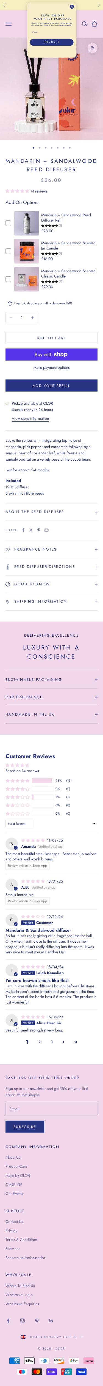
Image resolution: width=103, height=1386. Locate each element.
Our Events (14, 1193)
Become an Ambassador (25, 1257)
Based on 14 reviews (22, 770)
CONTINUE (51, 42)
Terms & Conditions (21, 1239)
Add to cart (51, 338)
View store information (30, 418)
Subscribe (24, 1126)
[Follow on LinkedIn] (51, 1320)
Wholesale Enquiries (22, 1303)
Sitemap (12, 1248)
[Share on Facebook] (23, 530)
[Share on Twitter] (31, 530)
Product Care (16, 1166)
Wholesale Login (19, 1294)
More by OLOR (17, 1175)
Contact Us (14, 1221)
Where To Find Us (20, 1285)
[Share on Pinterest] (39, 530)
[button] (17, 191)
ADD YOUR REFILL (51, 385)
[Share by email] (46, 530)
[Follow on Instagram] (22, 1320)
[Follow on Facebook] (8, 1320)
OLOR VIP (13, 1184)
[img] (33, 840)
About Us (12, 1157)
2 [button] (39, 1042)
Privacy (11, 1230)
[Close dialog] (71, 6)
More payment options (52, 367)
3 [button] (52, 1042)
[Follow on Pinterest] (37, 1320)
